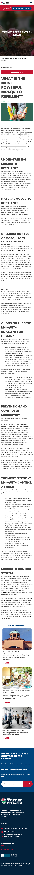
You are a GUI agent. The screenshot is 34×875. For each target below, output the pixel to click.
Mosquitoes (5, 101)
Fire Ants (14, 691)
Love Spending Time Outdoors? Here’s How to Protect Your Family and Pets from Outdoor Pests (15, 697)
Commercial (15, 730)
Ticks (12, 692)
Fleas (19, 691)
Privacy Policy (24, 864)
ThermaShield (5, 592)
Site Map (21, 865)
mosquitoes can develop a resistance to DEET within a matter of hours (16, 452)
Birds (17, 651)
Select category (17, 72)
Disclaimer (4, 865)
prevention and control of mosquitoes (13, 146)
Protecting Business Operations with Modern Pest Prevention (15, 734)
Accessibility (13, 865)
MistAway (16, 582)
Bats (12, 651)
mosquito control (12, 136)
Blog (2, 58)
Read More (7, 663)
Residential (5, 692)
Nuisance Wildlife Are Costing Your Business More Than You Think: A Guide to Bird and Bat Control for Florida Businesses (16, 656)
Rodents (22, 730)
